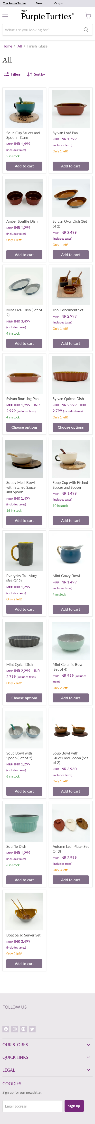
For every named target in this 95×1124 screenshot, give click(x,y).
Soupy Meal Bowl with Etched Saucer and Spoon (21, 487)
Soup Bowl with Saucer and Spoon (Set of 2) (70, 758)
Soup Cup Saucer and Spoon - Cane (23, 135)
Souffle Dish (16, 846)
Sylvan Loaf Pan (65, 133)
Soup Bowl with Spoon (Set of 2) (19, 755)
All (20, 46)
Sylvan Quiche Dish (68, 398)
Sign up (74, 1106)
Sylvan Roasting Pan (22, 398)
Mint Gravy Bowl (66, 576)
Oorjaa (58, 3)
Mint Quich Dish (19, 664)
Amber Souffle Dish (22, 221)
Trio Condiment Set (68, 310)
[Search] (86, 29)
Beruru (40, 3)
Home (7, 46)
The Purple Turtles (14, 3)
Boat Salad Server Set (23, 935)
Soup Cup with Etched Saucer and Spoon (70, 484)
